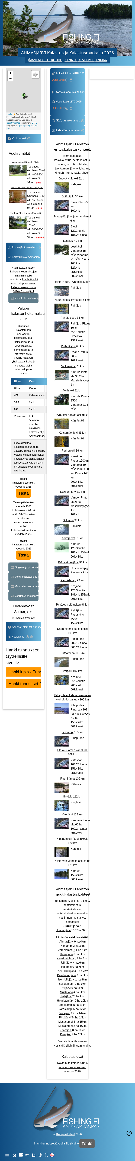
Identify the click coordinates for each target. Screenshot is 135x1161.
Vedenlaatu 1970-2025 (67, 105)
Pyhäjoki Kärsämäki (68, 414)
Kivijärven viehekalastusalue (72, 860)
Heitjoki (67, 796)
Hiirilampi (66, 945)
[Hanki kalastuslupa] (47, 1154)
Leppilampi (66, 1004)
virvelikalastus (23, 345)
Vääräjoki (68, 196)
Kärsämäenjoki (68, 432)
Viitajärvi (64, 1013)
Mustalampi (65, 1021)
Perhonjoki (68, 450)
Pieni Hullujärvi (66, 971)
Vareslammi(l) (66, 949)
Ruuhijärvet (67, 778)
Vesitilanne (18, 636)
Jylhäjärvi (66, 962)
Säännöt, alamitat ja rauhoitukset (26, 626)
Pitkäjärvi (65, 1017)
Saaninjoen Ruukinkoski (72, 628)
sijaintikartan (74, 1045)
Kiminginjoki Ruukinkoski (72, 838)
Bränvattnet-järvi (68, 562)
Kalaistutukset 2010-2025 (68, 76)
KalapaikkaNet (65, 1134)
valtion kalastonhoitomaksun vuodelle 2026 (23, 530)
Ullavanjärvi (63, 930)
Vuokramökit (19, 138)
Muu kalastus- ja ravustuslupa (26, 586)
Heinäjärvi (66, 954)
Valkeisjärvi (68, 366)
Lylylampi (67, 732)
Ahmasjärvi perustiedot (25, 247)
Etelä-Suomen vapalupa (72, 750)
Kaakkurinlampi (66, 958)
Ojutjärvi (67, 814)
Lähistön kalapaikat (68, 130)
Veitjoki (67, 671)
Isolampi (66, 966)
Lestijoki (68, 240)
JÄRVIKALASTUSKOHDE (45, 60)
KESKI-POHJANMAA (92, 60)
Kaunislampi (68, 580)
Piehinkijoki (68, 346)
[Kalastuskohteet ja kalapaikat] (21, 1154)
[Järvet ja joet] (27, 1154)
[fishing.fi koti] (14, 1154)
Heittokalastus (22, 341)
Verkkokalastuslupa (26, 576)
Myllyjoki (68, 390)
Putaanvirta (67, 653)
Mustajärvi (66, 992)
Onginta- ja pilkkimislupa (26, 567)
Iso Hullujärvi (66, 979)
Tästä (23, 493)
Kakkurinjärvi (68, 491)
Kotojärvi (65, 1034)
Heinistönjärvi (65, 1000)
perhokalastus (22, 349)
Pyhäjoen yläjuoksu (68, 604)
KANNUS (71, 60)
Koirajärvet (68, 538)
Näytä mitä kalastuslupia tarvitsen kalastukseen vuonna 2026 (72, 1067)
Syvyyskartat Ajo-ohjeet (69, 91)
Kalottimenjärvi (66, 975)
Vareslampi (66, 1009)
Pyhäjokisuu (68, 317)
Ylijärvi (66, 987)
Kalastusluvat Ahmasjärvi (26, 256)
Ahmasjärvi (66, 941)
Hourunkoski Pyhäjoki (68, 299)
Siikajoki (68, 520)
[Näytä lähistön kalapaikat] (40, 1154)
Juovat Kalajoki (68, 178)
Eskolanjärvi (66, 983)
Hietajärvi (66, 996)
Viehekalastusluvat (25, 298)
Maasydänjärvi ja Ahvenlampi (72, 216)
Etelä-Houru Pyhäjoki (68, 281)
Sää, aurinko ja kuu (68, 120)
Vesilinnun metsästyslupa (26, 595)
